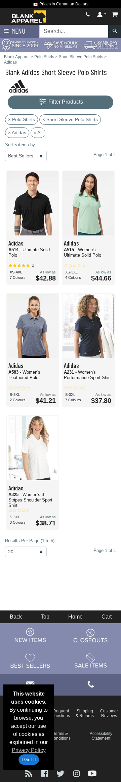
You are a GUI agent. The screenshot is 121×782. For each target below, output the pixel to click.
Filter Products (65, 102)
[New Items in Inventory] (30, 635)
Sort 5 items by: (20, 144)
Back (16, 617)
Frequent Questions (60, 713)
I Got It (29, 759)
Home (75, 617)
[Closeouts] (91, 635)
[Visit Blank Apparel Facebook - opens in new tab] (45, 773)
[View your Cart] (115, 14)
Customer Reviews (109, 713)
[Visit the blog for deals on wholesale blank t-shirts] (29, 773)
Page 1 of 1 (104, 550)
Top (45, 617)
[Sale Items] (91, 660)
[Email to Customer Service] (30, 683)
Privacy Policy (29, 750)
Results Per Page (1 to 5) (29, 540)
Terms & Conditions (61, 736)
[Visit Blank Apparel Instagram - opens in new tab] (77, 773)
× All (38, 132)
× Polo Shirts (21, 119)
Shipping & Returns (85, 713)
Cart (107, 617)
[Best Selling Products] (30, 660)
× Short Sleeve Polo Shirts (70, 119)
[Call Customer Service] (87, 14)
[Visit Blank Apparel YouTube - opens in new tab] (92, 773)
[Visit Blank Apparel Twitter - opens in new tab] (61, 773)
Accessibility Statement (101, 736)
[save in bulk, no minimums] (60, 44)
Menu (18, 31)
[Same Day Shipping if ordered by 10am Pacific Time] (101, 44)
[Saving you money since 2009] (20, 44)
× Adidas (17, 132)
